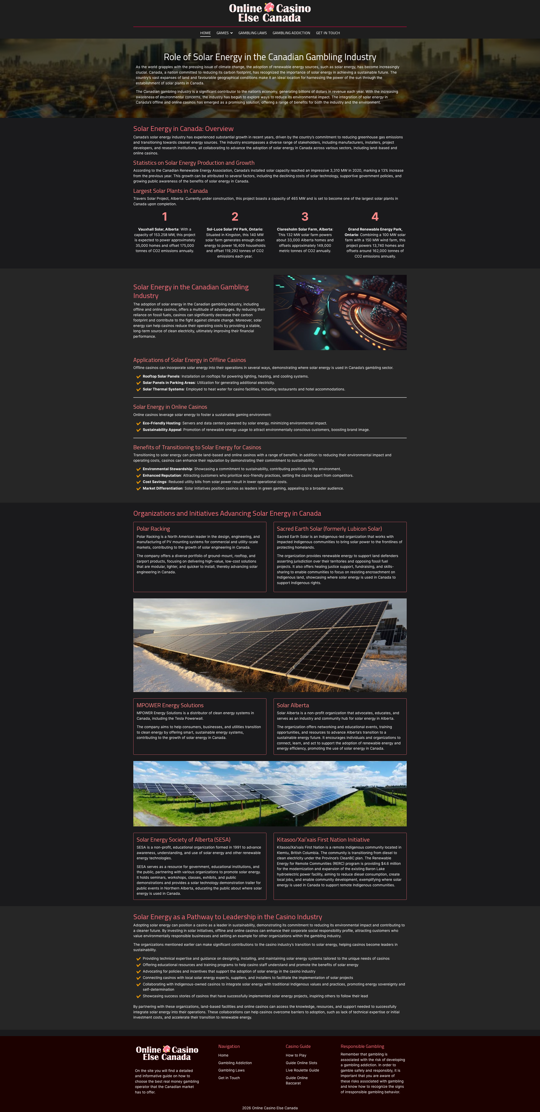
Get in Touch (328, 33)
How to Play (296, 1055)
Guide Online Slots (301, 1063)
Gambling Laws (253, 33)
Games (223, 33)
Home (205, 33)
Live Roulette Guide (302, 1070)
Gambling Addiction (291, 33)
